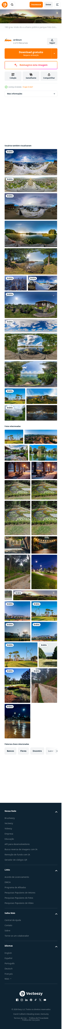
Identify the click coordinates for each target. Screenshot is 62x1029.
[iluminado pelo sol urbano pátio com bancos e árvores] (17, 700)
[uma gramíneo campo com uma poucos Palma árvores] (21, 905)
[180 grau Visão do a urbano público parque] (27, 804)
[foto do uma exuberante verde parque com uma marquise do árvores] (37, 936)
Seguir (52, 43)
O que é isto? (28, 87)
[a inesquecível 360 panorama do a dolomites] (30, 161)
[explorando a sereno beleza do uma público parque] (17, 971)
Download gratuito (31, 53)
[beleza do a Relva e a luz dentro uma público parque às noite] (17, 781)
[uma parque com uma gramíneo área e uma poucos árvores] (17, 861)
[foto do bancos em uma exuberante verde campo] (14, 931)
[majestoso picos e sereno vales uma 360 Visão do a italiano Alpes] (19, 298)
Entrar (48, 4)
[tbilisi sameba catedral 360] (30, 183)
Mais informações (14, 93)
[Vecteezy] (4, 5)
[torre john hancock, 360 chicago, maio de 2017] (16, 282)
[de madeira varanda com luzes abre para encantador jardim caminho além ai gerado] (17, 718)
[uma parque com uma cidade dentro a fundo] (17, 882)
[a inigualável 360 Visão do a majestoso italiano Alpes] (30, 206)
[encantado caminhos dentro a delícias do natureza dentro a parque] (17, 745)
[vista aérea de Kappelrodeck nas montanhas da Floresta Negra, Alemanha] (20, 428)
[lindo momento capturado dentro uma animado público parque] (14, 485)
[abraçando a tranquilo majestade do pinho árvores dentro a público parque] (35, 769)
